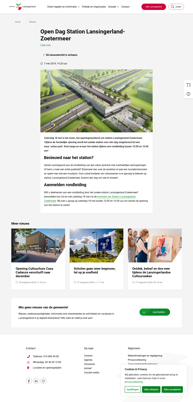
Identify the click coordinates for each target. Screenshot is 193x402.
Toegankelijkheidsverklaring (142, 364)
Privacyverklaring (137, 359)
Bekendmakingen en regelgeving (145, 355)
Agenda (88, 359)
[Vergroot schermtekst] (188, 84)
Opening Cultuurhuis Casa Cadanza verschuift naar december (34, 272)
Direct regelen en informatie (62, 6)
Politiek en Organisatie (94, 6)
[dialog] (154, 380)
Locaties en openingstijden (47, 367)
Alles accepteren (172, 389)
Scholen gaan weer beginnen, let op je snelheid (94, 270)
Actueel (112, 6)
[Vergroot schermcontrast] (188, 93)
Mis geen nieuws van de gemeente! (43, 307)
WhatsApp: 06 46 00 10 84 (47, 362)
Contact (125, 6)
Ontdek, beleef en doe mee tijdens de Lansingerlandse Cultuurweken (151, 272)
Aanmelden (159, 312)
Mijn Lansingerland (154, 7)
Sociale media (91, 372)
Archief (88, 368)
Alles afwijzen (151, 389)
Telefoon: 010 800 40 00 (46, 356)
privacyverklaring (134, 381)
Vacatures (89, 364)
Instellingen (133, 389)
